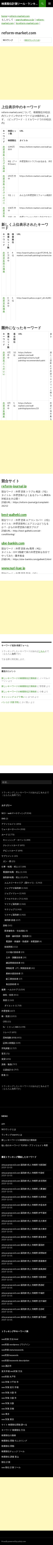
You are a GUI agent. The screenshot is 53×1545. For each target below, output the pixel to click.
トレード (7, 1032)
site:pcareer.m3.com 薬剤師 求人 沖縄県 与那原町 (24, 1277)
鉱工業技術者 (12, 979)
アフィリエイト (8, 824)
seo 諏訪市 (6, 1366)
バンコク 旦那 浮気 (10, 702)
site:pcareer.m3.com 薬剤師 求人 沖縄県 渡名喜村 (24, 1237)
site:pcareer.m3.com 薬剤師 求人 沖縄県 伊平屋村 (24, 1213)
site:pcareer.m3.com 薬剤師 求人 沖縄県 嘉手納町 (24, 1317)
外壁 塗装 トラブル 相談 (4, 158)
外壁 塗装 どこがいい (4, 363)
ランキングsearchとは (11, 1134)
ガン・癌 (7, 861)
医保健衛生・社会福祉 (14, 930)
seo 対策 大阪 (7, 1403)
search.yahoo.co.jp (25, 19)
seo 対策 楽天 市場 (10, 1387)
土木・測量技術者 (14, 957)
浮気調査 (5, 1048)
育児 (3, 1053)
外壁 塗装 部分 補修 (4, 262)
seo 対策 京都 (7, 1408)
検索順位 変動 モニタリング (14, 1440)
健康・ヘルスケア (9, 989)
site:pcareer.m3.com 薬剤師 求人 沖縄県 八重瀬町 (24, 1189)
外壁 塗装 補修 (4, 305)
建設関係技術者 (13, 962)
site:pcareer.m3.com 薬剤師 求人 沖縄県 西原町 (22, 1285)
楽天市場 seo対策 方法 (11, 1371)
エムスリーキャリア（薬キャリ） (19, 882)
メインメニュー (49, 3)
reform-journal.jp (14, 486)
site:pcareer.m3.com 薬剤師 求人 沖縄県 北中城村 (24, 1301)
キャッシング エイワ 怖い (13, 697)
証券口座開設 (9, 1043)
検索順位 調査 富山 (10, 1456)
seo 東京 (5, 1414)
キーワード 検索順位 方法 (13, 1430)
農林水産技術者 (13, 973)
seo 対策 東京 (7, 1419)
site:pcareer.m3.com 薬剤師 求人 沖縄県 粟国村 (22, 1245)
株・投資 (5, 1016)
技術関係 (8, 946)
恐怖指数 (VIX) (9, 1037)
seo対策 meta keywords (12, 1350)
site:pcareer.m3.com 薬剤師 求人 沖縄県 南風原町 (24, 1269)
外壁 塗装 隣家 (4, 410)
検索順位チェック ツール (13, 1451)
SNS (3, 818)
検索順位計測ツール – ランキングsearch (20, 3)
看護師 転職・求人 (11, 872)
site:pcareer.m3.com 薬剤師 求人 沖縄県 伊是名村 (24, 1205)
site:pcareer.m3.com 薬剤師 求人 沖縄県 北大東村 (24, 1221)
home (4, 16)
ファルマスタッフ (12, 898)
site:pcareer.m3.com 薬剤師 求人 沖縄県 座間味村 (24, 1253)
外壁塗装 (5, 1011)
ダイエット (9, 1005)
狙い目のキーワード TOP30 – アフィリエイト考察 (24, 1145)
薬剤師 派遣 (9, 920)
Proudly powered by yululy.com (13, 1541)
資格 (5, 925)
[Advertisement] (26, 73)
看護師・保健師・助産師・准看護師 (22, 941)
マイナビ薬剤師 (11, 904)
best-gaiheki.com (13, 515)
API (3, 1124)
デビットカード (10, 850)
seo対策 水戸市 (8, 1376)
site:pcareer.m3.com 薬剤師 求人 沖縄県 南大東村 (24, 1229)
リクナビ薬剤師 (11, 914)
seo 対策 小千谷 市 (10, 1382)
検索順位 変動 (7, 1446)
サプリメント (7, 856)
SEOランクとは (32, 40)
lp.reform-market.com (27, 23)
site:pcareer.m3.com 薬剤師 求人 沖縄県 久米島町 (24, 1197)
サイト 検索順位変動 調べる (14, 1424)
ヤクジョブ (9, 909)
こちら (42, 792)
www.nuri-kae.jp (13, 568)
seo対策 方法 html (9, 1339)
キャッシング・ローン (13, 840)
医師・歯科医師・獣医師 (17, 936)
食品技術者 (11, 984)
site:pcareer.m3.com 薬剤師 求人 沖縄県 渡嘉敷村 (24, 1261)
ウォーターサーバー (10, 829)
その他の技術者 (13, 952)
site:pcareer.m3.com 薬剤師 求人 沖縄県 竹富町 (22, 1172)
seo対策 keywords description (15, 1360)
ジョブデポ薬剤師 (12, 888)
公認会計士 (8, 1069)
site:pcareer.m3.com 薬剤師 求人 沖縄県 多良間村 (24, 1180)
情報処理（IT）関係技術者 (18, 968)
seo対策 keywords (9, 1355)
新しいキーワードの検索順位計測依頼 (19, 678)
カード (4, 834)
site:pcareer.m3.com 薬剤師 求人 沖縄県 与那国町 (24, 1164)
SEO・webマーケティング (13, 813)
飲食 (3, 1075)
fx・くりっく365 (11, 1027)
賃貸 (3, 1059)
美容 (5, 1000)
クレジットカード (11, 845)
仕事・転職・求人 (9, 866)
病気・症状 (8, 995)
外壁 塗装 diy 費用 (4, 216)
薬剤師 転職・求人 (11, 877)
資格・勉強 (6, 1064)
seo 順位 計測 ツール (11, 1467)
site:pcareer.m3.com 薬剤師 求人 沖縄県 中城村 (22, 1293)
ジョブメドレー (11, 893)
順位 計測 (5, 1462)
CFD (5, 1021)
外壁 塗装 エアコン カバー (4, 189)
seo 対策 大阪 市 (8, 1392)
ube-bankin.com (12, 543)
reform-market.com (19, 16)
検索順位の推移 (8, 1435)
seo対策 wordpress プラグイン (15, 1344)
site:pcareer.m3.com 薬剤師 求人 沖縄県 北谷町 (22, 1309)
